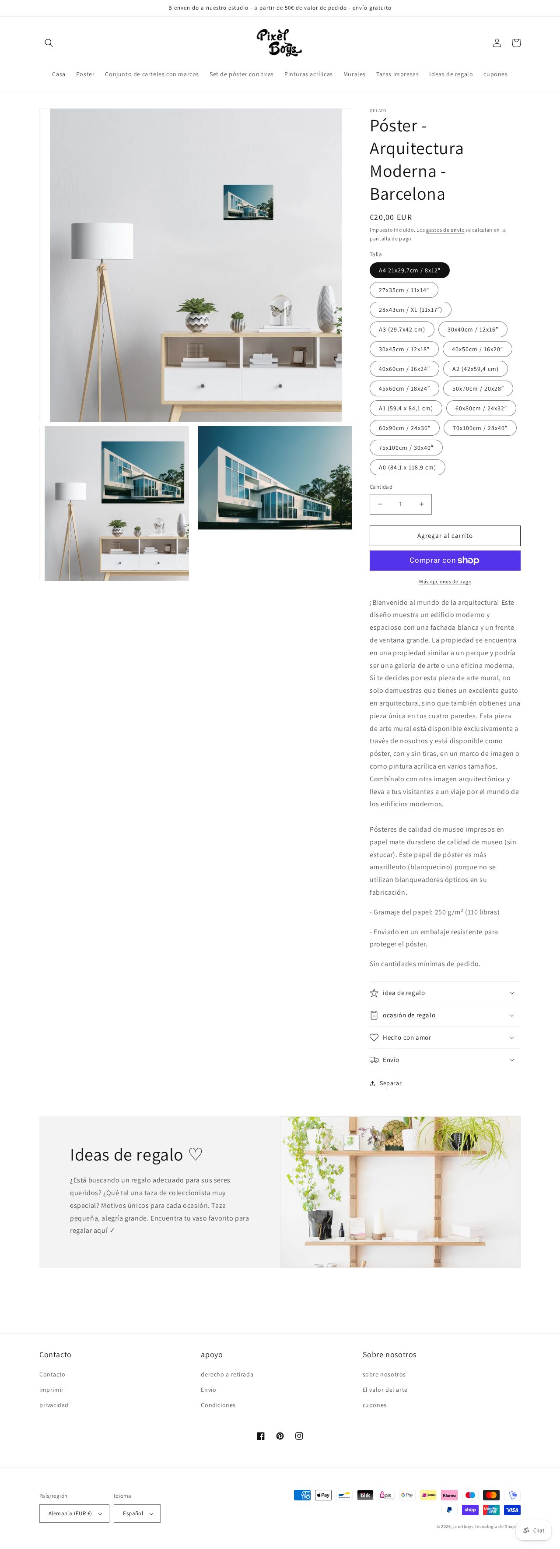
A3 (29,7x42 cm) (402, 329)
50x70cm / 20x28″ (478, 388)
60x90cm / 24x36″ (404, 428)
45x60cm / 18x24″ (404, 388)
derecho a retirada (227, 1374)
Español (133, 1513)
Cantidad (381, 486)
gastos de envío (445, 229)
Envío (208, 1390)
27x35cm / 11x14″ (404, 290)
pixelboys (463, 1526)
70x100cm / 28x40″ (480, 428)
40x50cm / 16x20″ (477, 349)
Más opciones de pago (445, 581)
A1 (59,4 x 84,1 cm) (406, 408)
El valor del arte (385, 1390)
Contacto (52, 1374)
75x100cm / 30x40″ (406, 448)
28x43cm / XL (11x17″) (410, 310)
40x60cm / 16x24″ (404, 369)
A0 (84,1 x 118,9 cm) (407, 467)
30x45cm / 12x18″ (404, 349)
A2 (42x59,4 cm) (475, 369)
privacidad (54, 1405)
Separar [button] (391, 1083)
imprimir (51, 1390)
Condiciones (218, 1405)
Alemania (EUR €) (70, 1513)
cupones (375, 1405)
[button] (49, 43)
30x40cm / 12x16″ (473, 329)
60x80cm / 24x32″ (481, 408)
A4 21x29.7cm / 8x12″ (410, 270)
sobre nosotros (384, 1374)
